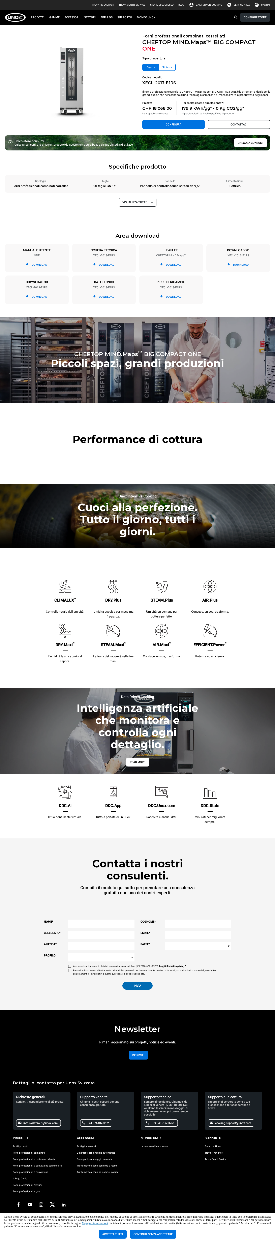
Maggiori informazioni (95, 1223)
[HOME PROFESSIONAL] (16, 17)
